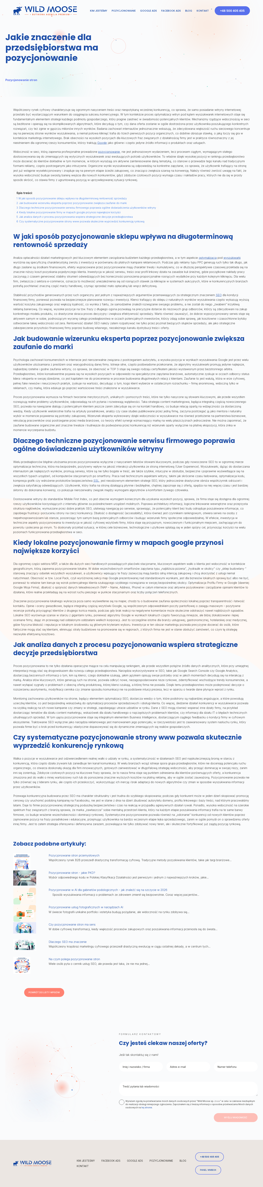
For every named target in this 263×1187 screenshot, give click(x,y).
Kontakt (203, 10)
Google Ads (148, 10)
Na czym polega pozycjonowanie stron (74, 959)
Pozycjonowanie (124, 10)
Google (102, 143)
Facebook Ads (171, 10)
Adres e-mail (178, 1066)
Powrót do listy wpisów (44, 992)
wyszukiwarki (232, 257)
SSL (96, 480)
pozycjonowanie (109, 151)
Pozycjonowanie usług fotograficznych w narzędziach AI (86, 907)
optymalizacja (208, 257)
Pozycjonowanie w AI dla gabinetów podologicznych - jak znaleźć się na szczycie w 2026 (108, 890)
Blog (188, 10)
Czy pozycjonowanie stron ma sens (72, 924)
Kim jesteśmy (98, 10)
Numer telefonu (227, 1066)
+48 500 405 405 (232, 10)
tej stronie (147, 1107)
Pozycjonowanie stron (21, 80)
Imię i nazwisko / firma (136, 1066)
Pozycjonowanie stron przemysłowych (74, 855)
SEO (219, 295)
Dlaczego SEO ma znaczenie (68, 942)
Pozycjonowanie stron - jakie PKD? (72, 873)
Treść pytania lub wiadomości (141, 1086)
